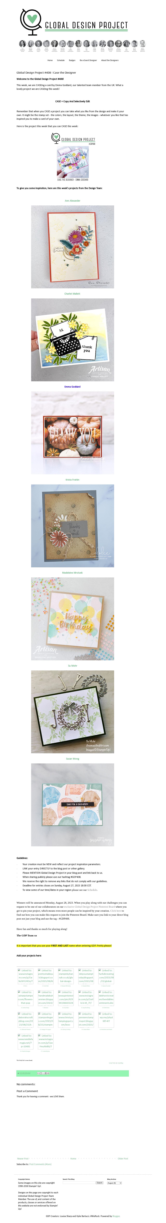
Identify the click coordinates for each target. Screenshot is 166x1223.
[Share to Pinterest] (48, 1073)
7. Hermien (45, 1007)
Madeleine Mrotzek (72, 573)
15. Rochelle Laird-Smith (106, 1029)
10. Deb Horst (105, 1007)
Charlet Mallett (72, 294)
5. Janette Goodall (105, 986)
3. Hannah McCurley (65, 986)
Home (50, 60)
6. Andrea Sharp (25, 1007)
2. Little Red (45, 986)
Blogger (116, 1216)
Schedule (61, 60)
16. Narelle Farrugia (25, 1051)
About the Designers (110, 60)
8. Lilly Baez (65, 1007)
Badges (72, 60)
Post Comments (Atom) (40, 1164)
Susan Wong (72, 759)
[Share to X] (43, 1073)
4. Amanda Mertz (85, 986)
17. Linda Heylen (45, 1051)
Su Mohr (72, 666)
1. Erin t (25, 986)
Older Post (123, 1159)
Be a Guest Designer (88, 60)
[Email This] (38, 1073)
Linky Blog (120, 1063)
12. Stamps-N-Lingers (45, 1029)
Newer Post (22, 1159)
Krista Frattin (72, 480)
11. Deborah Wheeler (25, 1029)
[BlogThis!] (41, 1073)
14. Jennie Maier (86, 1029)
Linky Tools (112, 1063)
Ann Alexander (72, 201)
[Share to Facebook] (45, 1073)
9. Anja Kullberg (85, 1007)
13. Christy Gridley (65, 1029)
